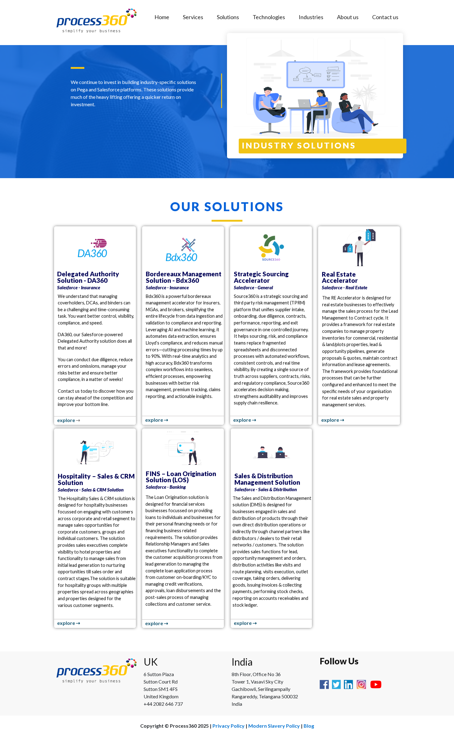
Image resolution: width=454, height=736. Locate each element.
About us (348, 17)
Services (193, 17)
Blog (309, 726)
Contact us (385, 17)
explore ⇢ (156, 420)
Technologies (269, 17)
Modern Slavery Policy (274, 726)
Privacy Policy (228, 726)
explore (66, 420)
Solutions (228, 17)
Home (161, 17)
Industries (311, 17)
